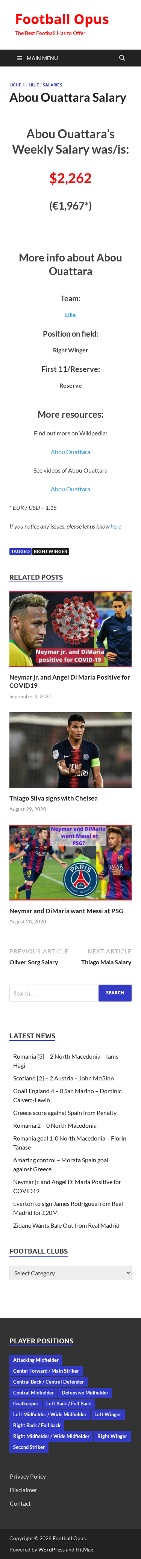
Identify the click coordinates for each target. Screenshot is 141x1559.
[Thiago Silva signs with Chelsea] (70, 752)
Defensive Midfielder (85, 1393)
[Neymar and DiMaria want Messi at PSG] (70, 865)
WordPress (51, 1549)
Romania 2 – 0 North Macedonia (55, 1125)
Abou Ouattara (70, 451)
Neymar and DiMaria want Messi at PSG (66, 911)
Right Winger (50, 551)
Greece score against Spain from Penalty (65, 1112)
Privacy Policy (28, 1476)
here (116, 526)
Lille (34, 85)
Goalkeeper (25, 1403)
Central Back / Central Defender (48, 1382)
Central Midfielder (33, 1393)
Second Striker (29, 1447)
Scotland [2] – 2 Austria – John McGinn (63, 1078)
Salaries (52, 85)
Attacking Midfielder (36, 1360)
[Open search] (122, 58)
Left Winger (107, 1414)
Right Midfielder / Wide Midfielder (51, 1436)
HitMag (84, 1549)
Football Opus (62, 19)
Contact (20, 1503)
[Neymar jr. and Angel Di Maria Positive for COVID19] (70, 631)
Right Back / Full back (37, 1425)
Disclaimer (23, 1489)
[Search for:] (70, 993)
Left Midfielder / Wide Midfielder (49, 1414)
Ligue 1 (17, 85)
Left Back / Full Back (68, 1403)
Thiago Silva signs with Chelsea (53, 798)
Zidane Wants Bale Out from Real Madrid (66, 1225)
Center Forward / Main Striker (46, 1371)
